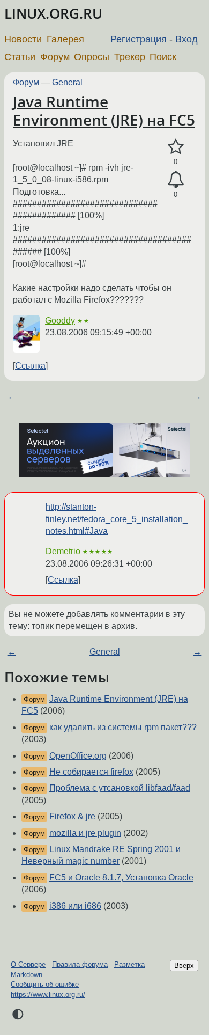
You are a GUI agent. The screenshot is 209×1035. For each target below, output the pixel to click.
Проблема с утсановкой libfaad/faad (119, 787)
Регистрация (138, 39)
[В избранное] (175, 147)
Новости (23, 39)
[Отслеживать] (175, 179)
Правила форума (80, 964)
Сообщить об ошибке (45, 984)
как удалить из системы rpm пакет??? (123, 727)
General (67, 82)
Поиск (163, 57)
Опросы (91, 57)
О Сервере (28, 964)
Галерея (65, 39)
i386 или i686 (75, 906)
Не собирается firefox (91, 771)
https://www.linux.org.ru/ (48, 994)
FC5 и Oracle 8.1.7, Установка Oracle (121, 877)
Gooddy (60, 320)
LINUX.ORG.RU (53, 13)
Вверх (184, 965)
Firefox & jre (72, 816)
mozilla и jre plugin (85, 833)
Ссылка (30, 365)
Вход (186, 39)
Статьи (19, 57)
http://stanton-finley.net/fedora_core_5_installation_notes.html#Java (117, 518)
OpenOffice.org (78, 755)
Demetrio (63, 551)
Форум (55, 57)
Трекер (129, 57)
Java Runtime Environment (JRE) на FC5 (104, 110)
